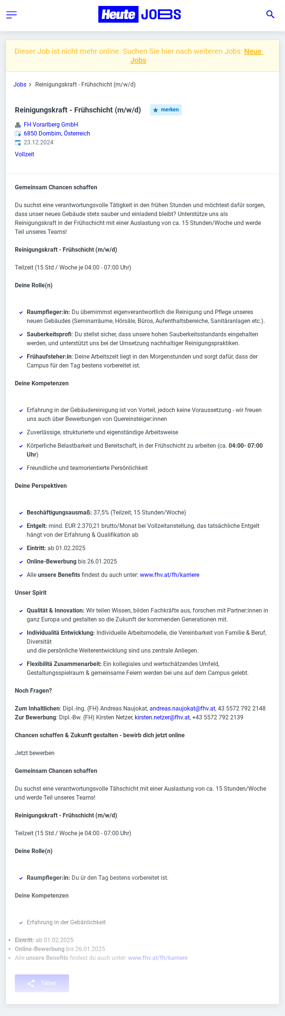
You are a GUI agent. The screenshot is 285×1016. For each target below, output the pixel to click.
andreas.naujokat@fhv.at (182, 708)
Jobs (19, 84)
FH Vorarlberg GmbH (51, 124)
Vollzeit (24, 154)
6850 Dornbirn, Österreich (57, 133)
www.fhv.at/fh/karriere (169, 574)
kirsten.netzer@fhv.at (162, 717)
